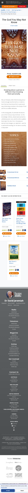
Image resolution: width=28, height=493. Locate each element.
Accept (8, 490)
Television (14, 321)
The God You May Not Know (8, 14)
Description (3, 85)
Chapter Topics (12, 85)
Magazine (14, 333)
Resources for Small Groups (8, 12)
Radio (14, 310)
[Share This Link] (9, 230)
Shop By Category (9, 6)
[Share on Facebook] (11, 230)
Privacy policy (4, 487)
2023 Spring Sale (16, 10)
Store (8, 10)
